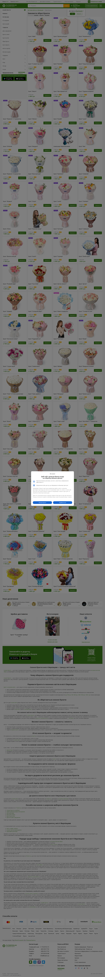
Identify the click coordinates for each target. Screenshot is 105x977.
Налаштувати (42, 502)
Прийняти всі (62, 502)
